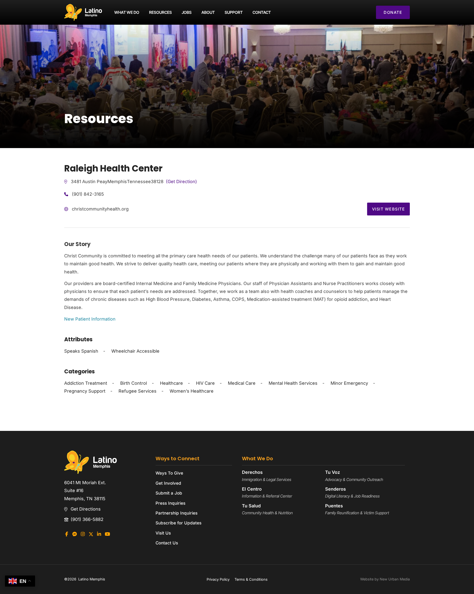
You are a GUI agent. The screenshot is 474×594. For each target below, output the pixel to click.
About (208, 12)
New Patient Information (90, 319)
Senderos (335, 489)
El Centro (252, 489)
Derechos (252, 472)
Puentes (334, 505)
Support (234, 12)
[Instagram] (82, 534)
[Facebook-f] (66, 534)
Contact (262, 12)
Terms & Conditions (251, 579)
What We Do (126, 12)
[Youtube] (107, 534)
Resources (160, 12)
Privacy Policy (218, 579)
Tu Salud (251, 505)
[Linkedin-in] (99, 534)
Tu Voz (332, 472)
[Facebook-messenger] (74, 534)
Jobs (187, 12)
